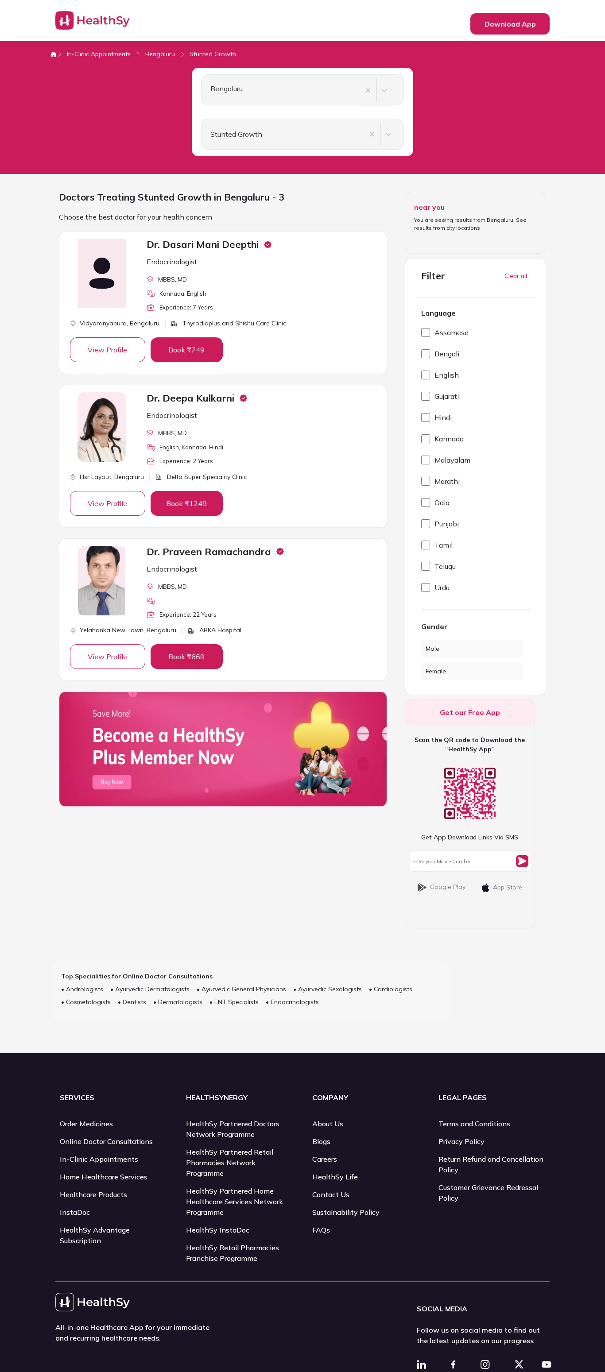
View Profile (107, 349)
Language (438, 313)
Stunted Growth (213, 54)
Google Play (447, 887)
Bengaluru (160, 54)
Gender (434, 626)
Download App (510, 23)
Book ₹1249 (186, 503)
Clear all (515, 276)
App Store (507, 887)
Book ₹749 (186, 349)
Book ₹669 (186, 656)
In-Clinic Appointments (99, 54)
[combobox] (207, 90)
